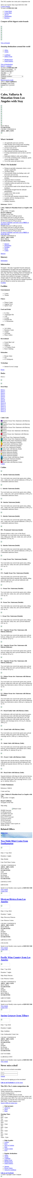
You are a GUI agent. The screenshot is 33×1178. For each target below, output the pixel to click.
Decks (6, 249)
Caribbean (7, 55)
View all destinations (7, 64)
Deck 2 (3, 390)
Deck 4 (3, 393)
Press (5, 1111)
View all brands (5, 43)
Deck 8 (3, 399)
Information (7, 245)
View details (4, 889)
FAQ (5, 1150)
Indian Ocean (8, 56)
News (6, 1109)
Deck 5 (3, 395)
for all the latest (12, 1082)
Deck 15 (3, 411)
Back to (7, 80)
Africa (6, 50)
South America (8, 61)
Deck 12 (3, 406)
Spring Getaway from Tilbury (15, 1015)
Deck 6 (3, 396)
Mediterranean (8, 59)
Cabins (6, 250)
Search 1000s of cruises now (9, 1103)
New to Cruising (9, 1145)
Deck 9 (3, 401)
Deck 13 (3, 408)
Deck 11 (3, 404)
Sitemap (6, 1166)
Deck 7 (3, 398)
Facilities (7, 247)
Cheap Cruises (8, 1148)
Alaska (6, 52)
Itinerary (6, 244)
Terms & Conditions (10, 1170)
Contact (6, 1142)
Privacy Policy (8, 1168)
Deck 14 (3, 409)
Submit (3, 1076)
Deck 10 (3, 403)
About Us (7, 1108)
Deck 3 (3, 391)
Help (5, 1147)
